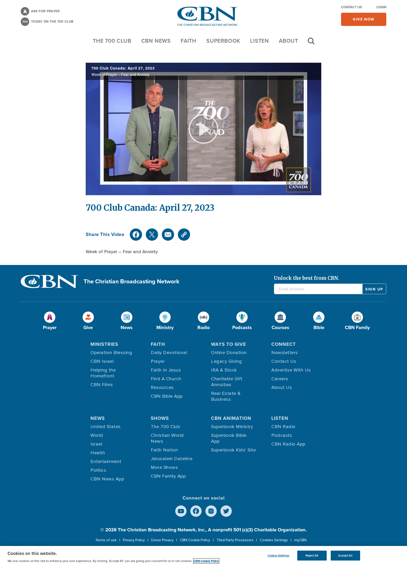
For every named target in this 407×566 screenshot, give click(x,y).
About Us (281, 387)
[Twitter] (152, 234)
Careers (279, 379)
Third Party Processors (234, 540)
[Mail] (168, 234)
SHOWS (160, 418)
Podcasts (281, 435)
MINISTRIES (104, 344)
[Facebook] (136, 234)
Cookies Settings (274, 540)
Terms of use (106, 540)
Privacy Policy (134, 540)
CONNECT (283, 344)
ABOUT (288, 41)
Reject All (311, 555)
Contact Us (351, 7)
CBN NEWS (156, 41)
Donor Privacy (162, 540)
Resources (162, 387)
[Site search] (311, 43)
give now (363, 19)
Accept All (345, 555)
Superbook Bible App (229, 438)
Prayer (158, 361)
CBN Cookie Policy (195, 540)
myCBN (300, 540)
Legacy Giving (226, 361)
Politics (98, 470)
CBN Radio (283, 427)
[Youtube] (181, 511)
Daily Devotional (169, 352)
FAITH (188, 41)
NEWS (97, 418)
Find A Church (166, 379)
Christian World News (167, 438)
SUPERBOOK (223, 41)
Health (97, 453)
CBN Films (101, 385)
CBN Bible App (167, 396)
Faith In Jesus (166, 370)
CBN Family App (168, 476)
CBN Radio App (288, 444)
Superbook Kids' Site (233, 450)
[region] (203, 556)
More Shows (164, 467)
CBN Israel (102, 361)
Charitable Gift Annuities (227, 382)
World (96, 435)
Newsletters (284, 352)
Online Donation (229, 352)
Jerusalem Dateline (171, 459)
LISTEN (259, 41)
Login (381, 7)
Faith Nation (164, 450)
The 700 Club (112, 41)
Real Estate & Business (226, 396)
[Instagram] (211, 511)
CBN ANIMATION (231, 418)
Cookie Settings (278, 555)
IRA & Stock (224, 370)
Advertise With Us (291, 370)
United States (105, 427)
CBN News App (107, 479)
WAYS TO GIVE (228, 344)
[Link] (184, 234)
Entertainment (106, 461)
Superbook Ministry (232, 427)
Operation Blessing (111, 352)
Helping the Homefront (103, 373)
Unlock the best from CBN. (306, 278)
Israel (96, 444)
